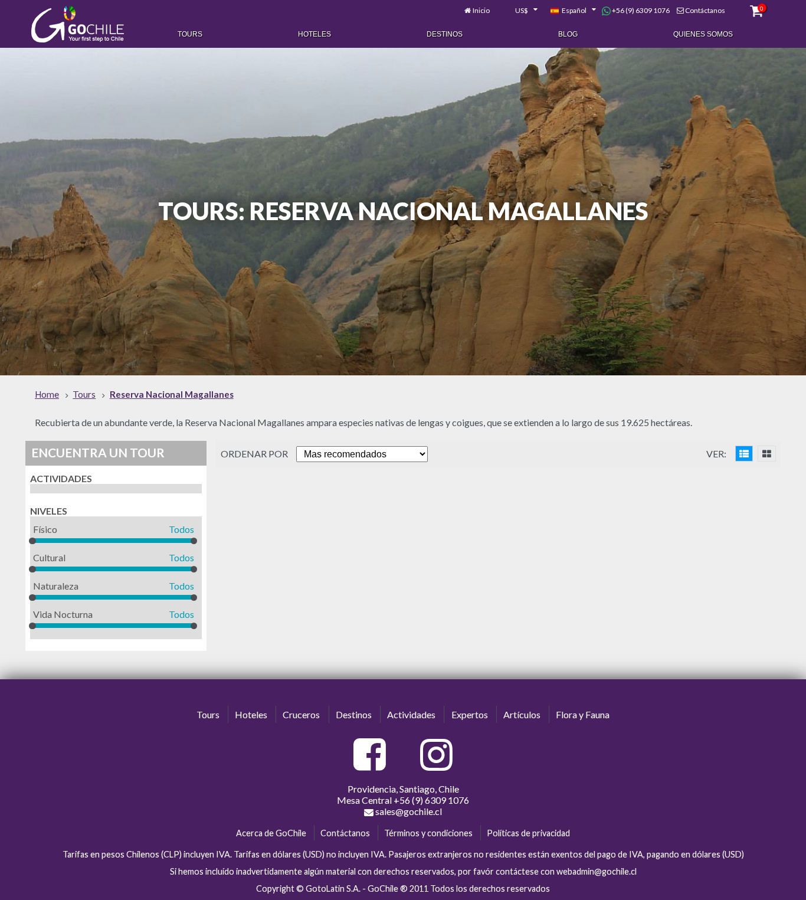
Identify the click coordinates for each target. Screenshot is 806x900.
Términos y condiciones (428, 833)
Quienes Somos (703, 34)
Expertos (469, 714)
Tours (190, 34)
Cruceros (301, 714)
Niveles (48, 510)
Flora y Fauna (583, 714)
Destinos (445, 34)
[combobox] (520, 10)
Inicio (481, 10)
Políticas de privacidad (528, 833)
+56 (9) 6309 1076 (640, 10)
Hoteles (314, 34)
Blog (568, 34)
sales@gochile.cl (407, 811)
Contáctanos (705, 10)
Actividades (61, 478)
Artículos (521, 714)
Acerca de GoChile (271, 833)
